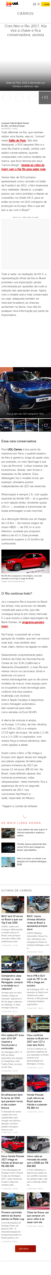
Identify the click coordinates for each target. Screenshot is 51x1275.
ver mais (24, 1249)
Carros (25, 13)
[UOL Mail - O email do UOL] (34, 4)
